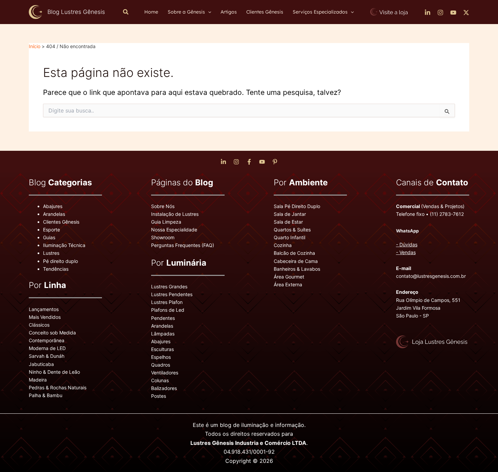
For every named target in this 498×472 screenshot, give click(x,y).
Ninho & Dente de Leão (54, 372)
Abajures (52, 206)
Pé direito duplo (60, 261)
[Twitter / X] (466, 12)
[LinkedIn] (427, 12)
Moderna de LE (45, 348)
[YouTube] (453, 12)
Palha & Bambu (45, 395)
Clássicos (39, 325)
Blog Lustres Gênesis (76, 11)
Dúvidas (408, 244)
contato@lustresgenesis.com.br (431, 276)
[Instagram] (440, 12)
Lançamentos (44, 309)
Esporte (51, 229)
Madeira (38, 380)
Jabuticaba (41, 364)
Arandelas (54, 214)
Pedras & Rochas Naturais (57, 387)
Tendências (55, 269)
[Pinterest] (275, 162)
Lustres (51, 253)
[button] (126, 12)
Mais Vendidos (45, 317)
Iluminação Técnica (64, 245)
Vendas (407, 252)
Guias (49, 237)
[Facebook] (249, 162)
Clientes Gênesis (61, 222)
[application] (208, 12)
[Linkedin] (223, 162)
